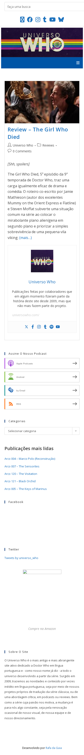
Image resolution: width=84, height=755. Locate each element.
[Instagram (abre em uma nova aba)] (38, 19)
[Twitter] (26, 327)
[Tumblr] (45, 327)
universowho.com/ (25, 315)
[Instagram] (39, 327)
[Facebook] (33, 327)
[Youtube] (58, 327)
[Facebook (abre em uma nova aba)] (30, 19)
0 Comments (22, 151)
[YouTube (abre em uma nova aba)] (52, 19)
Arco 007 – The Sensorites (21, 466)
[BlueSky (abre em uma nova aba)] (61, 19)
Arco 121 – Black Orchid (20, 481)
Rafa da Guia (54, 748)
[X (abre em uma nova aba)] (22, 19)
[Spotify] (52, 327)
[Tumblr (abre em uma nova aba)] (45, 19)
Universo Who (23, 145)
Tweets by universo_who (21, 558)
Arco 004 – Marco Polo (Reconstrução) (29, 459)
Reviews (48, 145)
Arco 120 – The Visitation (20, 474)
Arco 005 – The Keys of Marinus (25, 489)
